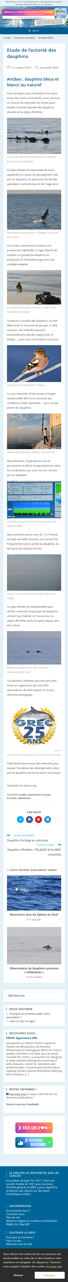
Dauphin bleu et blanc (39, 794)
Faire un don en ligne (22, 1021)
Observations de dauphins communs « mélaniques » (34, 970)
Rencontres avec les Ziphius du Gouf (34, 914)
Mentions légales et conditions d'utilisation (31, 1220)
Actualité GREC (45, 37)
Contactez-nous (15, 1214)
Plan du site (13, 1217)
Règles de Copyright (18, 1224)
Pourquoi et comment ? (20, 1237)
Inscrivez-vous (18, 1094)
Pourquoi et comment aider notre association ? (28, 1015)
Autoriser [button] (49, 1275)
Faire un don (13, 1240)
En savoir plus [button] (54, 1266)
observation (24, 798)
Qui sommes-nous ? (18, 1210)
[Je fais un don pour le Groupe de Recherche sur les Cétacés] (34, 1128)
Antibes (23, 794)
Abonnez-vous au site (19, 1244)
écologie (11, 798)
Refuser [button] (18, 1275)
